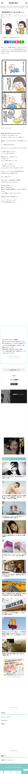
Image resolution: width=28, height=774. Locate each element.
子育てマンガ (9, 6)
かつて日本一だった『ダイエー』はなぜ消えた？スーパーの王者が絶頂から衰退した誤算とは (14, 517)
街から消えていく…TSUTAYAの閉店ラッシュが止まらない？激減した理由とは (13, 613)
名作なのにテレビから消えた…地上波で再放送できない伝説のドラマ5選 (14, 477)
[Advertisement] (14, 264)
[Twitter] (11, 42)
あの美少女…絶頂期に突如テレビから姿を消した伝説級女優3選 (14, 536)
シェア (11, 773)
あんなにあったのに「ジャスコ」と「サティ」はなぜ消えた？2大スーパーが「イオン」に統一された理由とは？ (14, 556)
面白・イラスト (7, 17)
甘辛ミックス (11, 15)
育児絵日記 (21, 15)
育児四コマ (16, 15)
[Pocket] (16, 42)
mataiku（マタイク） (18, 767)
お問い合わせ (4, 720)
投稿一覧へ (13, 383)
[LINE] (21, 42)
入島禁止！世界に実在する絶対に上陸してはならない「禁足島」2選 (13, 654)
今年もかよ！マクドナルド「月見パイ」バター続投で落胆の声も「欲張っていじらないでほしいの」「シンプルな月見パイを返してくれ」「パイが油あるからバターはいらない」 (14, 634)
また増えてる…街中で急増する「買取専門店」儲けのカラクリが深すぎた (14, 575)
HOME (3, 6)
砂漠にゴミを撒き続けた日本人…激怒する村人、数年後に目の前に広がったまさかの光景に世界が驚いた (14, 594)
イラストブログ (5, 15)
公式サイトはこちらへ (14, 356)
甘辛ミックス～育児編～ (19, 6)
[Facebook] (6, 42)
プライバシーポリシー (6, 717)
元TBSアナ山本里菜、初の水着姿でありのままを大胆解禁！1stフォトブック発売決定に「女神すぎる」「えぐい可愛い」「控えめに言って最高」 (14, 497)
